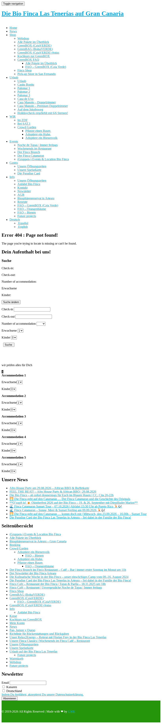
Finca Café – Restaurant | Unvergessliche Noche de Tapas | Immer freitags (55, 587)
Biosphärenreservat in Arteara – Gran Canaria (37, 541)
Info (12, 177)
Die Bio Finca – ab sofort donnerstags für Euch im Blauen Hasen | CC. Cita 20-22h (61, 495)
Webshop (23, 38)
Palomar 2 (23, 91)
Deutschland (14, 691)
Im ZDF (22, 120)
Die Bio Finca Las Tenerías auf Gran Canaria (63, 13)
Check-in (7, 309)
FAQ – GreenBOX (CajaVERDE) (39, 601)
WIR (12, 116)
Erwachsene (9, 330)
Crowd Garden (26, 127)
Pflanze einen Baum (38, 130)
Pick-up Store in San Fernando (36, 74)
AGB (20, 194)
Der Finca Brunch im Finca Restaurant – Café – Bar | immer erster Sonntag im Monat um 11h (67, 569)
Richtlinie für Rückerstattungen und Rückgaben (39, 633)
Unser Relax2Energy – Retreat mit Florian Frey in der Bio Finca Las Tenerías (57, 637)
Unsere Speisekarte (29, 170)
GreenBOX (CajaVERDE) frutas (38, 52)
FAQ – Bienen (26, 212)
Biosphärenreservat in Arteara (35, 198)
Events (13, 141)
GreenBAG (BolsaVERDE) (35, 49)
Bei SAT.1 (23, 123)
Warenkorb (16, 658)
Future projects (26, 216)
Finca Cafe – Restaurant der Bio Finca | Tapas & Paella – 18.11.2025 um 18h (57, 584)
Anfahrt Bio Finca (28, 184)
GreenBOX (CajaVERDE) (34, 45)
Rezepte (22, 202)
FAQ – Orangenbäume (31, 209)
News (13, 31)
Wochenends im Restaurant (34, 148)
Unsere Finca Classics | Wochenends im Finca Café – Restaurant (49, 640)
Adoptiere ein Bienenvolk (41, 138)
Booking (14, 545)
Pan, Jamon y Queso (22, 630)
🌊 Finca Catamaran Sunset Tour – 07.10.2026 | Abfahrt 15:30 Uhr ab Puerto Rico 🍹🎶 (65, 506)
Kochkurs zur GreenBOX (33, 56)
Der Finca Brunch (28, 152)
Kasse (13, 616)
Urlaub (13, 77)
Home (13, 27)
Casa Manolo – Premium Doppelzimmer (42, 106)
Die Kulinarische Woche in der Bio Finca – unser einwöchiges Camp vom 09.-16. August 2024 (68, 577)
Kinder (6, 337)
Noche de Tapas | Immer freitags (37, 145)
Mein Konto (17, 623)
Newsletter (24, 191)
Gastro (13, 162)
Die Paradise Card (28, 173)
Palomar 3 (23, 95)
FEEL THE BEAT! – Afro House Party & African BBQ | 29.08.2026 (52, 491)
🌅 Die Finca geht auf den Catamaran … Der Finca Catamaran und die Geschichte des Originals (69, 499)
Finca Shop (24, 70)
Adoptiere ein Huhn (38, 134)
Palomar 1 (23, 88)
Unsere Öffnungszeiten (31, 166)
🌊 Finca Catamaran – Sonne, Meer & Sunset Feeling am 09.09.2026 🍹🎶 (57, 510)
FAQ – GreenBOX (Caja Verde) (45, 66)
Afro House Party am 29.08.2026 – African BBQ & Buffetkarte (49, 488)
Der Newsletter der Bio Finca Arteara (32, 573)
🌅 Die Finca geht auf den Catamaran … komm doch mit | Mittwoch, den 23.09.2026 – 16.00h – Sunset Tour (78, 514)
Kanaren (11, 687)
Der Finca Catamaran (30, 155)
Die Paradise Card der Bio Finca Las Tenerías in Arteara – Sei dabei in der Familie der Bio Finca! (70, 517)
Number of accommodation (19, 323)
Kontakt (22, 187)
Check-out (8, 316)
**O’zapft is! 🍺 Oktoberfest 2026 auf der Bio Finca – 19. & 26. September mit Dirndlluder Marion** (73, 502)
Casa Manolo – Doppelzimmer (36, 102)
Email (5, 682)
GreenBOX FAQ (28, 59)
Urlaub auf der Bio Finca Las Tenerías (33, 651)
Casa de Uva (25, 98)
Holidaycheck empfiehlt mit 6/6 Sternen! (42, 113)
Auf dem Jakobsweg (30, 109)
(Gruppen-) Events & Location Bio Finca (43, 159)
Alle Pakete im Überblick (33, 42)
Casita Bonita (25, 84)
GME (71, 711)
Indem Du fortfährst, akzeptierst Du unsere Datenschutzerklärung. (43, 694)
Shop (12, 35)
